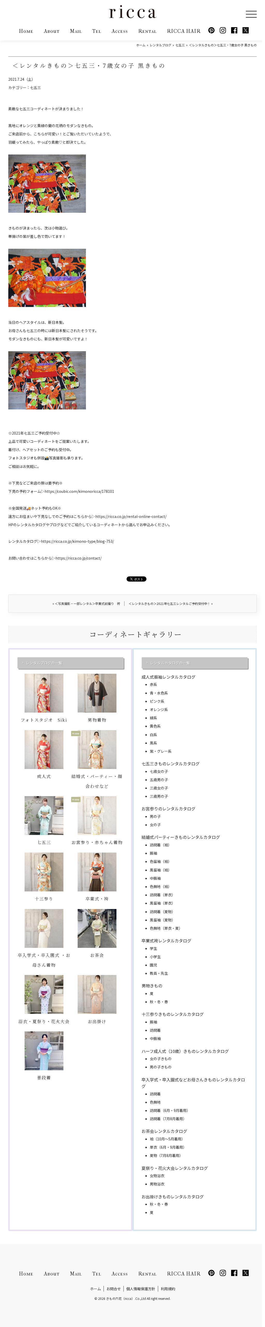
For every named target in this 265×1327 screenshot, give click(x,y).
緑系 (153, 717)
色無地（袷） (161, 886)
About (52, 31)
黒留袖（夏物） (162, 919)
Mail (76, 31)
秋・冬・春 (159, 1001)
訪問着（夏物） (162, 911)
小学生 (155, 956)
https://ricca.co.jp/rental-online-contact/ (130, 516)
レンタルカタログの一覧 (170, 662)
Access (120, 31)
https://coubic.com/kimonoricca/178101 (79, 491)
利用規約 (168, 1288)
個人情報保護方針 (140, 1288)
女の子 (155, 824)
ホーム (95, 1288)
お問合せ (113, 1288)
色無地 (155, 1102)
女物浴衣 (157, 1175)
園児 (153, 964)
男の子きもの (161, 1066)
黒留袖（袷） (161, 870)
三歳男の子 (159, 796)
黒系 (153, 742)
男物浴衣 (157, 1183)
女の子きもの (161, 1058)
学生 (153, 948)
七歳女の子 (159, 771)
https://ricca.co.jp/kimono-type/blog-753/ (77, 541)
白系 (153, 734)
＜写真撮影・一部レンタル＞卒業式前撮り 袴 (86, 603)
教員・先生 (159, 973)
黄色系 (155, 726)
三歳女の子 (159, 787)
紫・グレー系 (161, 751)
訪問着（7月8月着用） (168, 1118)
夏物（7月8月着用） (166, 1155)
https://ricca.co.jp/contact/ (78, 558)
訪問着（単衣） (162, 894)
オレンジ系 (159, 709)
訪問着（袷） (161, 844)
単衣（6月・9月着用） (168, 1147)
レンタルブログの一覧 (44, 662)
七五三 (35, 87)
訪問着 (155, 1030)
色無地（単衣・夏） (166, 928)
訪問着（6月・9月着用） (170, 1110)
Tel (96, 31)
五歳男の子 (159, 779)
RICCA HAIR (184, 31)
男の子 (155, 816)
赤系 (153, 684)
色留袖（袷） (161, 861)
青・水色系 (159, 692)
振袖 (153, 853)
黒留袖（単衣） (162, 903)
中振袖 (155, 878)
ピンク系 (157, 701)
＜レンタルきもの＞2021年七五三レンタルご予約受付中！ (171, 603)
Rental (147, 31)
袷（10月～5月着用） (167, 1138)
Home (26, 31)
